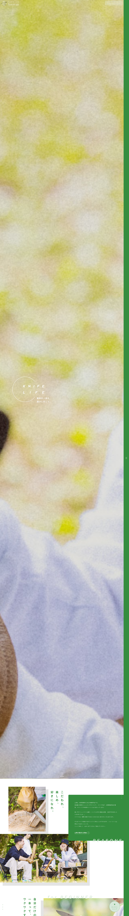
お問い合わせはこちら (114, 3)
